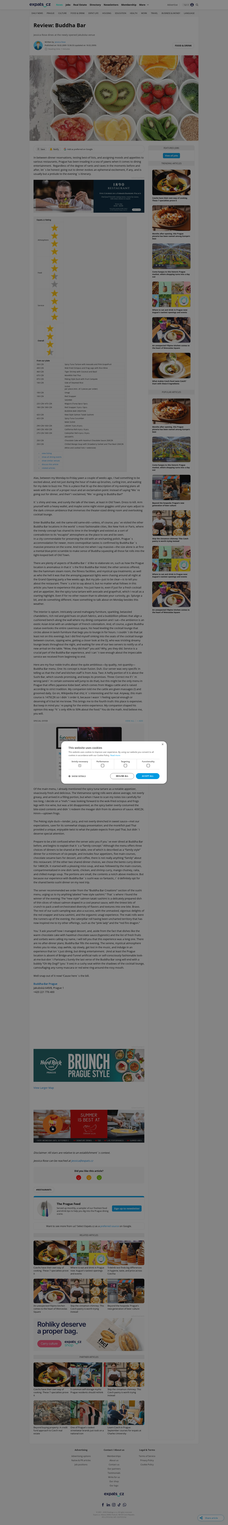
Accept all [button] (147, 776)
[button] (77, 776)
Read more (115, 755)
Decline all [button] (122, 776)
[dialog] (114, 762)
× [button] (162, 744)
